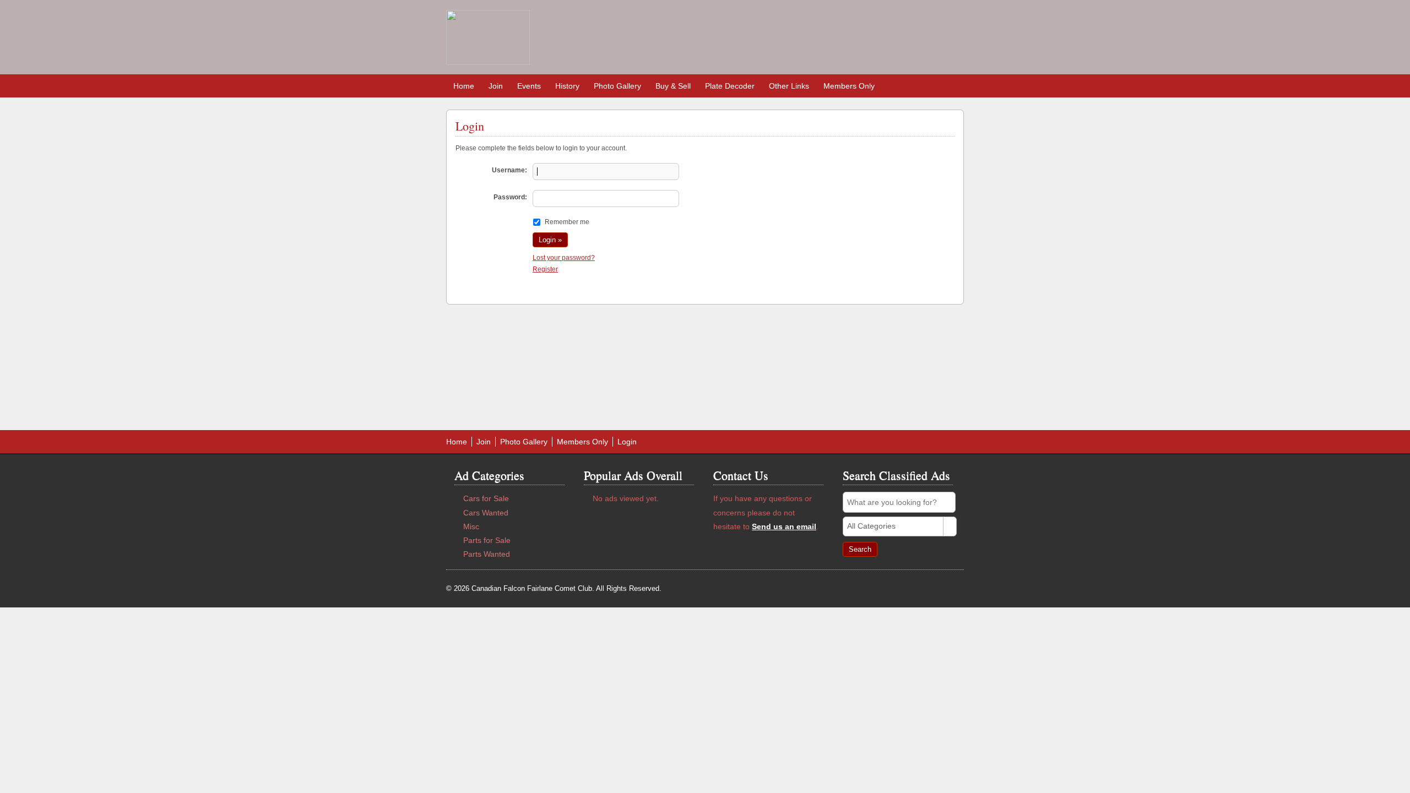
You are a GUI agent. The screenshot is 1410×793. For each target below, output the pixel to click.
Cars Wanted (485, 512)
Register (545, 269)
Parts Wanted (486, 554)
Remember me (567, 222)
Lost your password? (564, 258)
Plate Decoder (730, 86)
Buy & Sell (673, 86)
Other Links (789, 86)
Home (463, 86)
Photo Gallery (617, 86)
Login (627, 441)
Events (529, 86)
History (567, 86)
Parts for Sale (487, 540)
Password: (510, 197)
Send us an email (784, 526)
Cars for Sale (486, 498)
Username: (509, 170)
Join (496, 86)
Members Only (849, 86)
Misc (471, 526)
